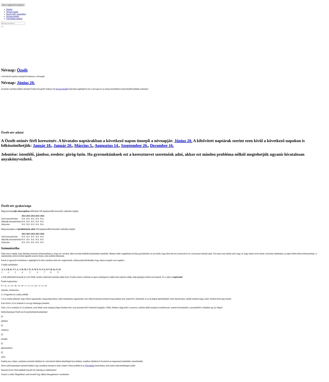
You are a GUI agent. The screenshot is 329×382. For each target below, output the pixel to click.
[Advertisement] (78, 47)
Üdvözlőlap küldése (14, 19)
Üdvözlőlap (89, 366)
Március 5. (83, 145)
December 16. (162, 145)
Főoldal (9, 9)
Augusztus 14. (107, 145)
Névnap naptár (12, 12)
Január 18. (42, 145)
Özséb (22, 70)
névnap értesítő (62, 89)
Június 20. (26, 82)
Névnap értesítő (12, 16)
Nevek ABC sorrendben (16, 14)
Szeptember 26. (134, 145)
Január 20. (63, 145)
